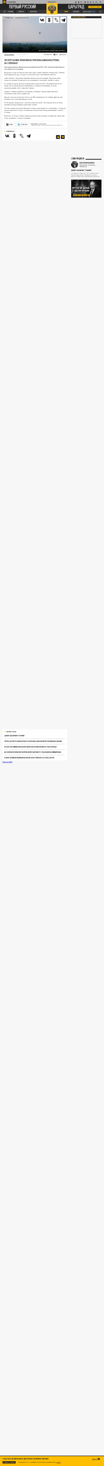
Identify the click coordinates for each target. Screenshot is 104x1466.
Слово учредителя (77, 159)
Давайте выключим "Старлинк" (14, 736)
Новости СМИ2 (7, 762)
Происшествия (8, 17)
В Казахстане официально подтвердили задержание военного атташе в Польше (30, 747)
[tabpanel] (86, 189)
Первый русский (22, 7)
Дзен (11, 124)
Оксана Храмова (9, 54)
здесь (59, 1462)
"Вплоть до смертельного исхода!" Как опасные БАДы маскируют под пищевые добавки (33, 741)
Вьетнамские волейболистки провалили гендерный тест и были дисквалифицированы (32, 752)
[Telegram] (63, 20)
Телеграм (23, 124)
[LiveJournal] (56, 20)
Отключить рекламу (94, 7)
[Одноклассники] (49, 20)
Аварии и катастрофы (22, 17)
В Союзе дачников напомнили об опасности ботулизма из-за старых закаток (29, 758)
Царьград (76, 7)
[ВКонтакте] (42, 20)
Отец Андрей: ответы (78, 17)
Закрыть (94, 1459)
